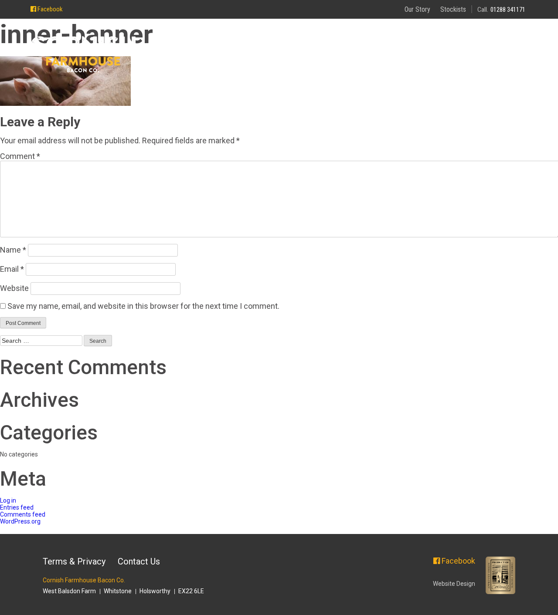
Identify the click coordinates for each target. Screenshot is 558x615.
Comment (20, 156)
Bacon (374, 50)
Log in (8, 500)
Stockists (453, 9)
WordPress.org (20, 521)
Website (14, 288)
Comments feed (22, 514)
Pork (419, 50)
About (327, 50)
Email (12, 269)
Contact (506, 50)
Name (13, 249)
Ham (458, 50)
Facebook (49, 9)
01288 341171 (507, 10)
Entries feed (17, 507)
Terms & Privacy (74, 561)
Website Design (454, 583)
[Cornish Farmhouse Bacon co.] (83, 55)
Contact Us (139, 561)
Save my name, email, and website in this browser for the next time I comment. (143, 306)
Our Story (417, 9)
